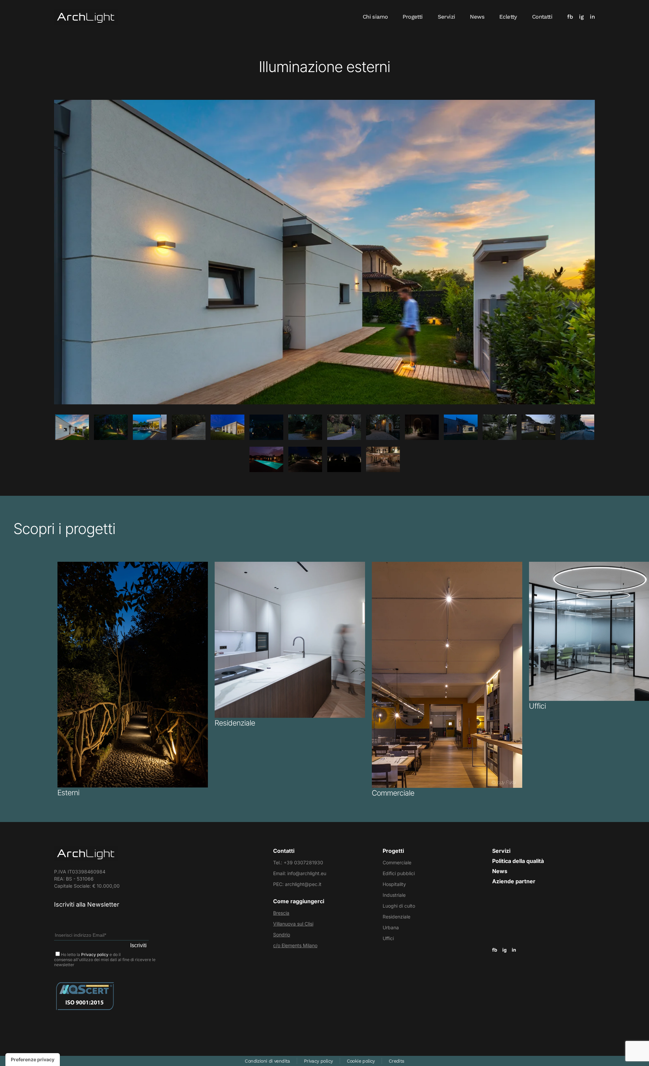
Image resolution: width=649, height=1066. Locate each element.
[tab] (72, 427)
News (477, 17)
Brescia (281, 913)
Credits (396, 1061)
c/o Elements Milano (295, 945)
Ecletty (508, 17)
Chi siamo (375, 17)
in (592, 17)
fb (570, 17)
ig (581, 17)
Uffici (388, 938)
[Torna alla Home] (86, 17)
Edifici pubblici (399, 873)
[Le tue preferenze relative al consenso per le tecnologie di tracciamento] (32, 1059)
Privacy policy (95, 954)
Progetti (413, 17)
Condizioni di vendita (267, 1061)
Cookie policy (361, 1061)
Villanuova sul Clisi (293, 924)
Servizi (446, 17)
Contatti (542, 17)
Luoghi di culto (399, 906)
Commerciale (397, 862)
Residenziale (396, 916)
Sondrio (281, 934)
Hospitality (394, 884)
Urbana (391, 927)
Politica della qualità (518, 861)
